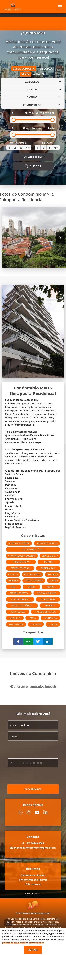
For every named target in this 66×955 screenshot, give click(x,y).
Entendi (33, 949)
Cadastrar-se (33, 789)
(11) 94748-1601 (35, 33)
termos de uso (36, 942)
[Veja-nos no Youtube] (37, 812)
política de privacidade (14, 942)
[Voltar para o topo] (8, 922)
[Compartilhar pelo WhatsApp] (28, 641)
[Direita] (60, 237)
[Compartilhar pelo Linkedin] (48, 641)
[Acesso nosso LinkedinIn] (45, 812)
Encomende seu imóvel (33, 879)
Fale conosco (33, 884)
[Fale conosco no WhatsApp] (21, 812)
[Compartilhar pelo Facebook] (18, 641)
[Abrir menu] (59, 6)
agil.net (45, 913)
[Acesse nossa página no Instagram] (28, 812)
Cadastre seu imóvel (33, 875)
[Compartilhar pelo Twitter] (38, 641)
